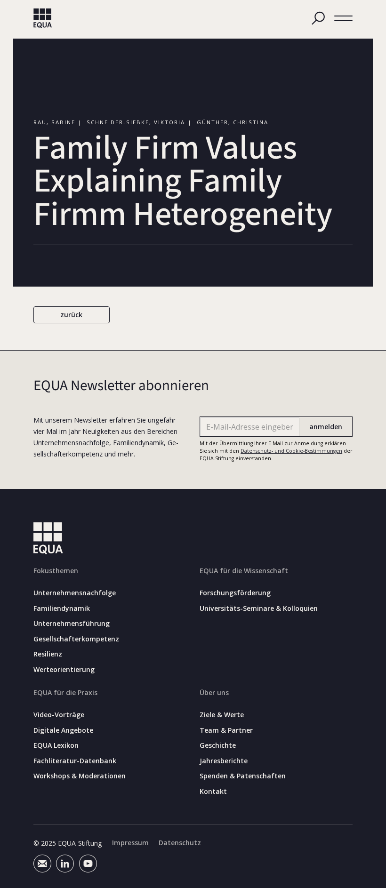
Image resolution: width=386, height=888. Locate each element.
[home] (42, 18)
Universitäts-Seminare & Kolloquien (259, 608)
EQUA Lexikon (56, 745)
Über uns (214, 692)
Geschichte (218, 745)
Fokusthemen (55, 570)
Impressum (130, 843)
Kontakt (213, 791)
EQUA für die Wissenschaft (244, 570)
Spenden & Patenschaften (243, 776)
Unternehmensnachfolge (74, 593)
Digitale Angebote (63, 730)
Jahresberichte (224, 761)
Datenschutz (180, 843)
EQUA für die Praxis (65, 692)
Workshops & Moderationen (79, 776)
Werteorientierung (64, 669)
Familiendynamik (61, 608)
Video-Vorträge (58, 715)
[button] (343, 18)
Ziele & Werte (222, 715)
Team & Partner (226, 730)
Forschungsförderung (235, 593)
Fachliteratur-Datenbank (74, 761)
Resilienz (47, 654)
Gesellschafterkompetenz (76, 639)
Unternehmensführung (71, 623)
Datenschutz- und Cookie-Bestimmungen (291, 451)
